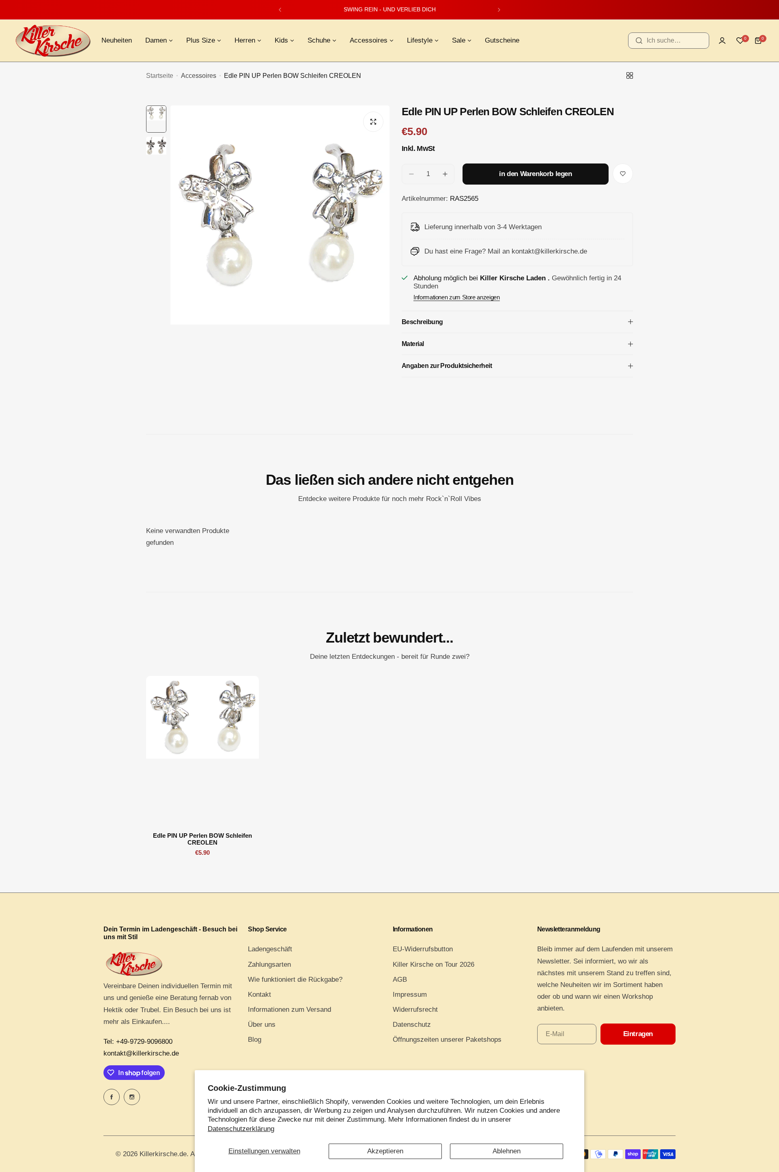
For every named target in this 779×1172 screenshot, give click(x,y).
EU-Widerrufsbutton (423, 949)
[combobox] (668, 40)
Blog (254, 1039)
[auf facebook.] (111, 1097)
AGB (400, 979)
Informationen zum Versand (289, 1009)
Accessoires (198, 75)
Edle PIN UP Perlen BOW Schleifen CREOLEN (202, 839)
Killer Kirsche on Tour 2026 (433, 964)
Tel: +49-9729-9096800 (137, 1041)
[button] (280, 10)
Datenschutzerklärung (241, 1129)
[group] (280, 251)
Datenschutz (412, 1024)
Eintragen (638, 1034)
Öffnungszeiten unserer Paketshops (447, 1039)
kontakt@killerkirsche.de (141, 1053)
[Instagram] (132, 1097)
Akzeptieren (385, 1151)
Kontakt (259, 994)
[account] (722, 40)
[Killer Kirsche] (52, 41)
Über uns (261, 1024)
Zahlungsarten (269, 964)
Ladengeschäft (270, 949)
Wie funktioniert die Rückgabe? (295, 979)
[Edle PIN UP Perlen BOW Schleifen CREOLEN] (202, 751)
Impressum (410, 994)
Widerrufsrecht (415, 1009)
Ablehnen (507, 1151)
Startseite (159, 75)
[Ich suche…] (639, 40)
